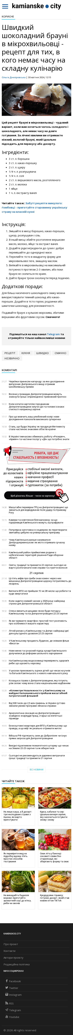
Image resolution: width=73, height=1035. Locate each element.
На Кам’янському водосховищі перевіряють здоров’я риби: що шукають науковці (39, 662)
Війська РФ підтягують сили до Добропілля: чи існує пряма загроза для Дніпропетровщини (38, 737)
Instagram (15, 994)
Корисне (8, 16)
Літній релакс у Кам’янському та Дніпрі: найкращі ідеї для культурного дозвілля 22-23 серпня (39, 632)
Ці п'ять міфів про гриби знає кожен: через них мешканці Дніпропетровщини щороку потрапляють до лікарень (40, 581)
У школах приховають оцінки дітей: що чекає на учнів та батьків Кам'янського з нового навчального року (39, 672)
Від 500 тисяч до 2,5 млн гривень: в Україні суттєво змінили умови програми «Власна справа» (37, 704)
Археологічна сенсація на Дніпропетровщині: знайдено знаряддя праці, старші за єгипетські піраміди (35, 716)
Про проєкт (11, 944)
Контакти (9, 951)
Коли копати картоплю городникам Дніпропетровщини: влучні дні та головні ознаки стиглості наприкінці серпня (36, 407)
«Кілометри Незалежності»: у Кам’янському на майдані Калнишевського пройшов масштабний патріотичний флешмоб (38, 693)
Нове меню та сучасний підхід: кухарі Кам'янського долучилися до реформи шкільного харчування (38, 652)
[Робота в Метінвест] (36, 474)
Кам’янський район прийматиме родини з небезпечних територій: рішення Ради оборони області (36, 555)
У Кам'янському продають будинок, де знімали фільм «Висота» (39, 642)
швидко (42, 353)
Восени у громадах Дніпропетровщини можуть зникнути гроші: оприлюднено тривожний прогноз (37, 395)
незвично (11, 358)
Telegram (53, 334)
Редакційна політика (17, 964)
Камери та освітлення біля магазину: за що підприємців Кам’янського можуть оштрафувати (36, 521)
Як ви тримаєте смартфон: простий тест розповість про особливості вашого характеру (38, 622)
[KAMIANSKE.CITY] (36, 6)
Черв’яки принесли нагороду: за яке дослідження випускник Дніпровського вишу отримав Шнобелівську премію (36, 384)
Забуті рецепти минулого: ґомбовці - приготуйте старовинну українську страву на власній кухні (34, 207)
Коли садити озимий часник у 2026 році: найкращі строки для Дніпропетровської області (37, 602)
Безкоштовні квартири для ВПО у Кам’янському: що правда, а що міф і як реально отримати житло (38, 727)
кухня (25, 353)
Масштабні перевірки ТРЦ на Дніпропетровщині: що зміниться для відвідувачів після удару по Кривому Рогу (38, 510)
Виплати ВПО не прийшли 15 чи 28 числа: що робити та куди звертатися (40, 592)
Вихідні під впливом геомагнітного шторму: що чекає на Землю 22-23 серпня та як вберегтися (39, 747)
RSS (11, 1003)
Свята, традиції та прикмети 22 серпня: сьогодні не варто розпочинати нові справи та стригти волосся (38, 566)
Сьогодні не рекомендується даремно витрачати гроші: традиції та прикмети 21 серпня (37, 757)
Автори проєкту (13, 957)
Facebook (15, 981)
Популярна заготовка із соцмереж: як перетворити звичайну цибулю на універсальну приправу (38, 531)
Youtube (14, 1017)
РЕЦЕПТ (9, 353)
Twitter (13, 988)
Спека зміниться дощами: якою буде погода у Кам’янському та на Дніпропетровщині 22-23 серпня (38, 612)
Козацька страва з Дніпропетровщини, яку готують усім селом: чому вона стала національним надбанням (39, 682)
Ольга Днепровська (14, 77)
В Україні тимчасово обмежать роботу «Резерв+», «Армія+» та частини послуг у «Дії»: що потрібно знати (39, 438)
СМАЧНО (60, 353)
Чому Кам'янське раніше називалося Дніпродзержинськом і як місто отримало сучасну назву (37, 542)
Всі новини (36, 769)
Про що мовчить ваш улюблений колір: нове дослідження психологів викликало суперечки (35, 418)
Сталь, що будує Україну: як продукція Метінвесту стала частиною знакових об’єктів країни (37, 428)
